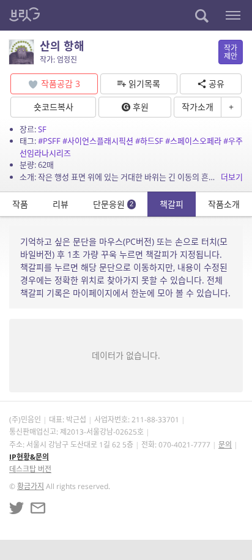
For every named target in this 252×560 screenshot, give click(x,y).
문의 (225, 444)
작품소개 (224, 204)
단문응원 (113, 204)
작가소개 (197, 107)
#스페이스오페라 (193, 140)
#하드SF (149, 140)
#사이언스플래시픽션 (97, 140)
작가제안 (230, 52)
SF (42, 129)
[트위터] (16, 508)
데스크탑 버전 (30, 469)
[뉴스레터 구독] (38, 508)
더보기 (232, 176)
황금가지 (30, 486)
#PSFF (49, 140)
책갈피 (171, 204)
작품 (20, 204)
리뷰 (61, 204)
